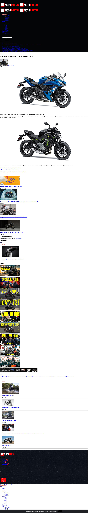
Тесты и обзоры (6, 15)
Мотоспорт (34, 376)
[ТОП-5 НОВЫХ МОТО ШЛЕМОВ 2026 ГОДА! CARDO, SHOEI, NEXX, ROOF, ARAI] (10, 344)
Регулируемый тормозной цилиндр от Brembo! (13, 259)
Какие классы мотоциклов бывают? (10, 407)
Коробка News (6, 33)
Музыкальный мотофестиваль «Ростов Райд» (11, 186)
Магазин (4, 35)
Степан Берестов (11, 65)
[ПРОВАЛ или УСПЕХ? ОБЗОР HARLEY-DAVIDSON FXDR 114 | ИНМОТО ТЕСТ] (10, 367)
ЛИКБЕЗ (6, 508)
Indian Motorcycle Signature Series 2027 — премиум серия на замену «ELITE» (15, 49)
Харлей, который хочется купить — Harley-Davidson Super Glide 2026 (14, 51)
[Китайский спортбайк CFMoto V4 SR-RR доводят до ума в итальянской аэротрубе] (8, 199)
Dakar (5, 500)
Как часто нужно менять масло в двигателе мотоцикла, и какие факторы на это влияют (23, 433)
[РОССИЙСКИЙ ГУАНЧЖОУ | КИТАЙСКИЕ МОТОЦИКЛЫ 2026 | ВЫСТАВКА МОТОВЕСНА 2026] (10, 287)
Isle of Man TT (6, 23)
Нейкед (38, 376)
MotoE (5, 24)
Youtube (3, 461)
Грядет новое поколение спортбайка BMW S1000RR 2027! (12, 45)
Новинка (41, 376)
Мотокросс (6, 28)
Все (5, 16)
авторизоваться (18, 238)
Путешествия (5, 30)
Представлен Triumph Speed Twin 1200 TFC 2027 (10, 46)
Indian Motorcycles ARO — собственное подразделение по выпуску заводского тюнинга (17, 50)
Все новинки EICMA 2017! (8, 395)
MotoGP (5, 25)
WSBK (5, 27)
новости (66, 376)
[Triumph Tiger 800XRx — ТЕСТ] (8, 418)
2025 (3, 376)
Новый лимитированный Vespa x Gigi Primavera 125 (11, 47)
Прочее (5, 29)
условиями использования (49, 511)
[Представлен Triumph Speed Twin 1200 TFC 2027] (10, 230)
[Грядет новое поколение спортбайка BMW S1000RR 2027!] (8, 215)
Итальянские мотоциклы (17, 376)
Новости (4, 14)
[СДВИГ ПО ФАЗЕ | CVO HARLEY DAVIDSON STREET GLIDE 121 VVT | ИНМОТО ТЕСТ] (10, 310)
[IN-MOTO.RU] (19, 6)
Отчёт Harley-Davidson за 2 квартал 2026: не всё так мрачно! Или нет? (14, 48)
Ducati (7, 376)
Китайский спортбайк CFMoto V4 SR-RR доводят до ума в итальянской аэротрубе (16, 44)
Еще (3, 32)
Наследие (6, 34)
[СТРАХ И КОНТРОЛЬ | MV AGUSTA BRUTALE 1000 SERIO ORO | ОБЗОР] (10, 298)
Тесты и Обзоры (48, 376)
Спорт (3, 21)
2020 (1, 376)
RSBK (5, 26)
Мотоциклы (6, 18)
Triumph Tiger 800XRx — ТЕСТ (9, 420)
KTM (9, 376)
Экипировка (6, 20)
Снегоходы (6, 19)
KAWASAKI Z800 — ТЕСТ (7, 445)
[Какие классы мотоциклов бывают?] (8, 405)
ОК (60, 511)
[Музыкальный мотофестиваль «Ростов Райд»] (10, 184)
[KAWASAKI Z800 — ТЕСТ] (8, 443)
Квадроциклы (6, 17)
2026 (5, 376)
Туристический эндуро (61, 376)
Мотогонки (24, 376)
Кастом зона (5, 31)
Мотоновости (29, 376)
